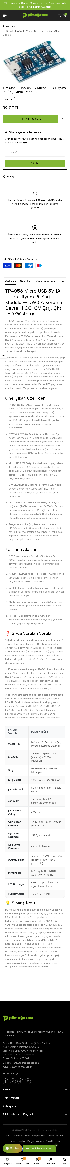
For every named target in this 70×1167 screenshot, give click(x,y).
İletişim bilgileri (17, 1141)
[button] (63, 119)
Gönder (35, 163)
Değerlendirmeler (46, 281)
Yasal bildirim (53, 1141)
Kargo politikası (35, 1141)
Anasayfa (8, 26)
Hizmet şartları (56, 1135)
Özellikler (26, 281)
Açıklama (10, 281)
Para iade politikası (35, 1135)
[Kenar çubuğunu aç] (3, 354)
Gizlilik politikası (15, 1135)
